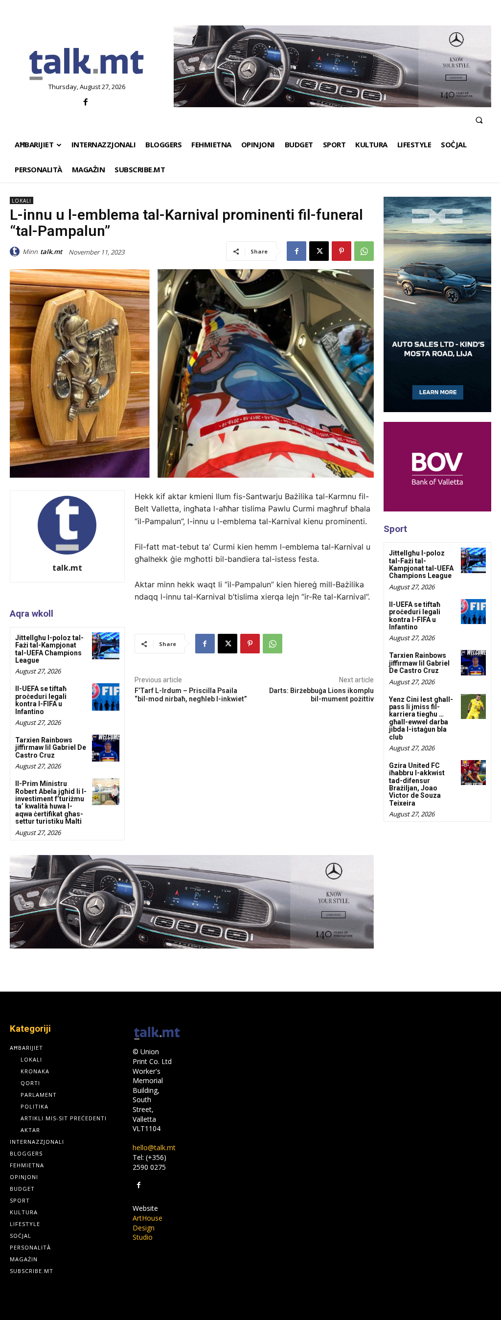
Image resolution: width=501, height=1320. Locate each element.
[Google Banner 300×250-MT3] (437, 466)
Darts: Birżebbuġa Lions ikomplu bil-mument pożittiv (321, 695)
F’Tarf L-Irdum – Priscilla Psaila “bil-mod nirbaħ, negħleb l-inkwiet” (191, 695)
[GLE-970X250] (332, 66)
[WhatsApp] (364, 251)
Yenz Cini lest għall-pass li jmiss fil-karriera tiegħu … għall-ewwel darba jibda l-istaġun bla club (421, 718)
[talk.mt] (16, 251)
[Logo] (87, 65)
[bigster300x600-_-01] (437, 304)
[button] (479, 120)
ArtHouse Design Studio (147, 1227)
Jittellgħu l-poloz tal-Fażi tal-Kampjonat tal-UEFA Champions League (49, 649)
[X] (319, 251)
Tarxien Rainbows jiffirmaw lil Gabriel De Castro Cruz (50, 747)
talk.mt (51, 251)
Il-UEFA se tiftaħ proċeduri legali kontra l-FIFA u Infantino (41, 700)
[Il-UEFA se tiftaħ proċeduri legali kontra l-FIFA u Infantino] (105, 696)
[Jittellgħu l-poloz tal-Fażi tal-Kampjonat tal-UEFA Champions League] (105, 645)
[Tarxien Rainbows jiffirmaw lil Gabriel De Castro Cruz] (105, 748)
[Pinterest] (341, 251)
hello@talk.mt (154, 1147)
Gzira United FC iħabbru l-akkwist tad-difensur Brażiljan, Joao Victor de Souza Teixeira (417, 784)
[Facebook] (85, 102)
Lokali (21, 200)
